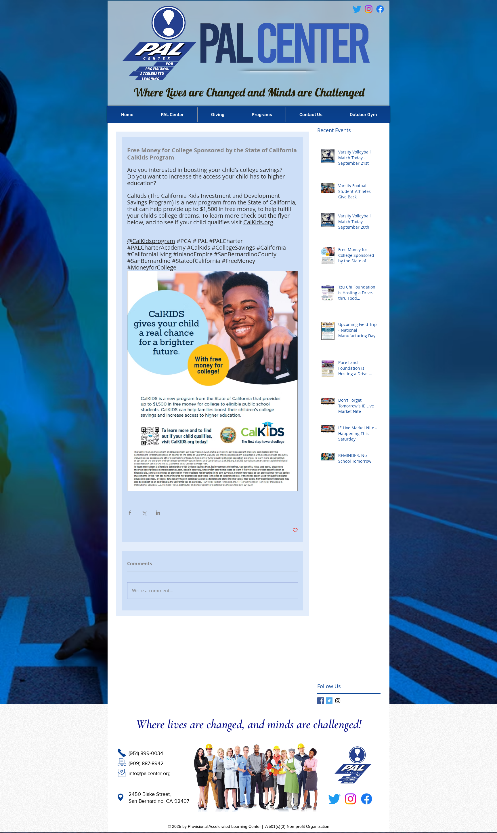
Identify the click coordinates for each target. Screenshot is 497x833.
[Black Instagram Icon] (337, 700)
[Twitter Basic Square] (329, 700)
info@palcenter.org (150, 773)
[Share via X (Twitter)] (144, 512)
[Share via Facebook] (130, 512)
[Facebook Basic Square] (320, 700)
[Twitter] (334, 799)
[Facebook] (380, 9)
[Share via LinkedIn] (158, 512)
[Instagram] (350, 799)
